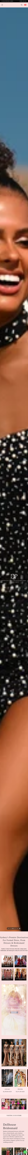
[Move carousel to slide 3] (14, 928)
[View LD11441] (7, 1078)
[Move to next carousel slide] (17, 928)
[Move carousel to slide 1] (11, 928)
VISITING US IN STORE (14, 1115)
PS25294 (20, 1089)
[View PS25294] (20, 1078)
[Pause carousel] (20, 928)
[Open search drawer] (21, 4)
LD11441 (7, 1089)
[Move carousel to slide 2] (12, 928)
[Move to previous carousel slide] (8, 928)
